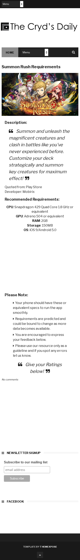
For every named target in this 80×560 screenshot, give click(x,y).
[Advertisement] (40, 261)
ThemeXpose (48, 546)
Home (10, 52)
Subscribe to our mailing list (25, 462)
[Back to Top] (40, 555)
